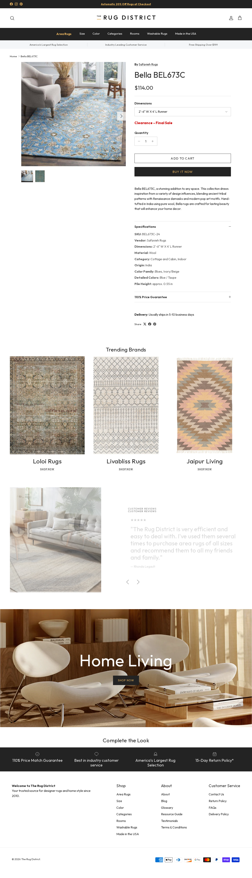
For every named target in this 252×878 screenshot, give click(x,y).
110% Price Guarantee (150, 297)
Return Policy (218, 801)
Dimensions (143, 103)
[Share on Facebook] (149, 324)
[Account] (230, 18)
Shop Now (47, 469)
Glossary (167, 808)
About (165, 794)
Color (96, 33)
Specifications (145, 227)
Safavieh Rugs (148, 64)
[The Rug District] (126, 18)
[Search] (12, 18)
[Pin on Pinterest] (154, 324)
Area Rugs (63, 34)
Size (82, 33)
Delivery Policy (219, 814)
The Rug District (30, 859)
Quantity (141, 133)
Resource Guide (172, 814)
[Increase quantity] (153, 141)
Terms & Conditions (174, 827)
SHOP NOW (126, 680)
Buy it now (182, 172)
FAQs (212, 808)
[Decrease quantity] (138, 141)
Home (13, 56)
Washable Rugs (157, 33)
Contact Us (216, 794)
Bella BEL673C (29, 56)
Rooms (134, 33)
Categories (114, 33)
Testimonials (169, 821)
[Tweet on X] (144, 324)
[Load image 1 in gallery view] (73, 114)
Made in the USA (185, 33)
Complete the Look (126, 740)
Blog (164, 801)
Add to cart (182, 158)
